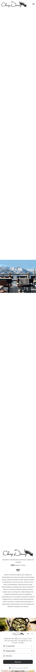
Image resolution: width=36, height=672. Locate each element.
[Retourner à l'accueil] (14, 4)
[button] (33, 4)
